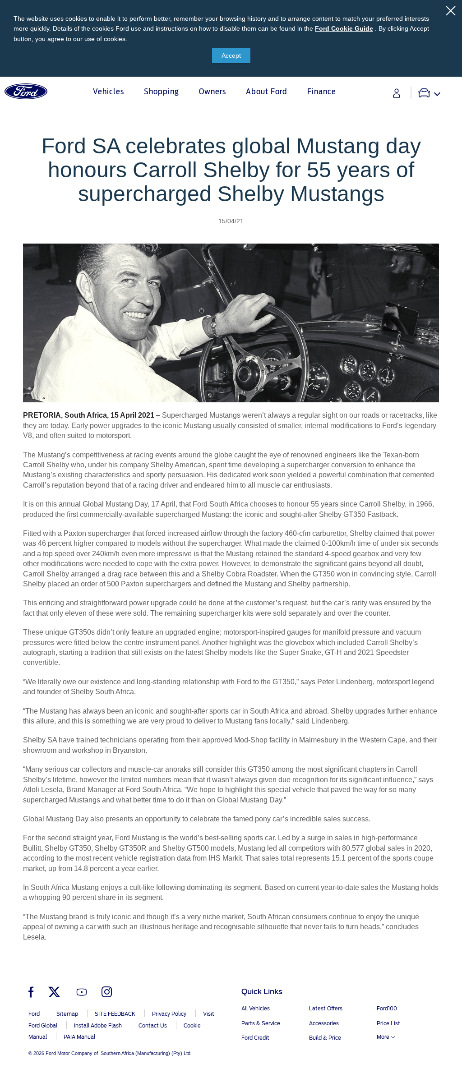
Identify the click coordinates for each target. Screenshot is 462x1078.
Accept (231, 55)
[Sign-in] (396, 93)
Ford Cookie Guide (344, 28)
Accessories (324, 1023)
